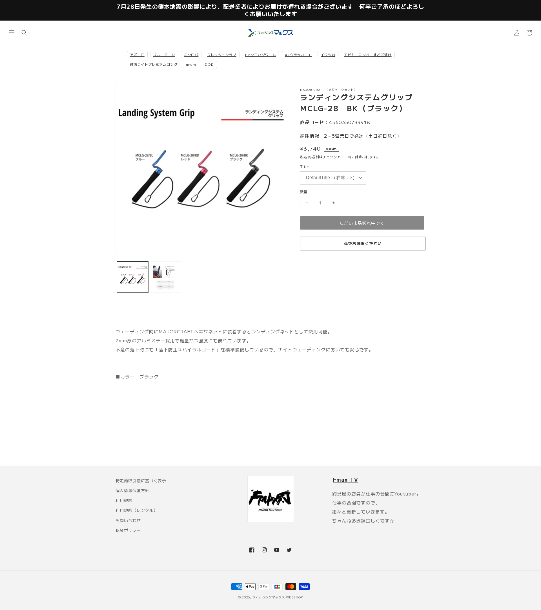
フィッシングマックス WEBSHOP (277, 597)
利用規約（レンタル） (137, 510)
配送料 (313, 156)
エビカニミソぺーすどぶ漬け (367, 54)
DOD (209, 64)
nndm (191, 64)
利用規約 (124, 500)
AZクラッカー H (298, 54)
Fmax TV (345, 479)
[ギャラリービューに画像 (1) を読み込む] (132, 277)
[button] (12, 33)
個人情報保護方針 (132, 490)
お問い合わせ (128, 520)
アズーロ (137, 54)
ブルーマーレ (164, 54)
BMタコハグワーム (260, 54)
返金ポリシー (128, 530)
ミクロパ (191, 54)
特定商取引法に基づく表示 (141, 480)
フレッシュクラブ (221, 54)
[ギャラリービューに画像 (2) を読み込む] (166, 277)
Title (304, 166)
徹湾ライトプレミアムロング (153, 64)
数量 (304, 191)
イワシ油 (328, 54)
